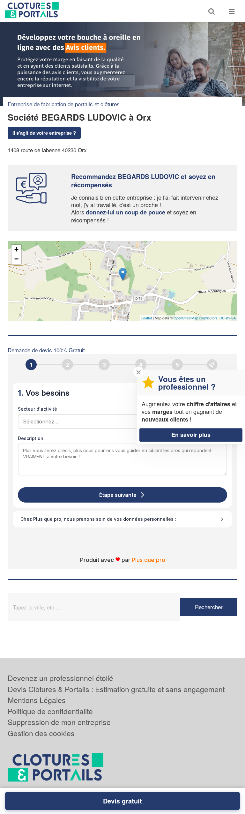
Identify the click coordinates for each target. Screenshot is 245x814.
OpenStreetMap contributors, (196, 317)
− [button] (16, 259)
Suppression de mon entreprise (59, 722)
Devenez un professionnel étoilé (60, 678)
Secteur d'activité (37, 409)
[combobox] (120, 421)
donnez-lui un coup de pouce (125, 212)
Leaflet (146, 317)
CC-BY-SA (227, 317)
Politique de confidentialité (50, 711)
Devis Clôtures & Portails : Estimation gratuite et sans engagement (116, 689)
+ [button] (16, 249)
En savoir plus (191, 434)
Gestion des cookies (41, 733)
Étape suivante (118, 495)
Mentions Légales (37, 700)
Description (30, 438)
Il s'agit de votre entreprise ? (44, 132)
